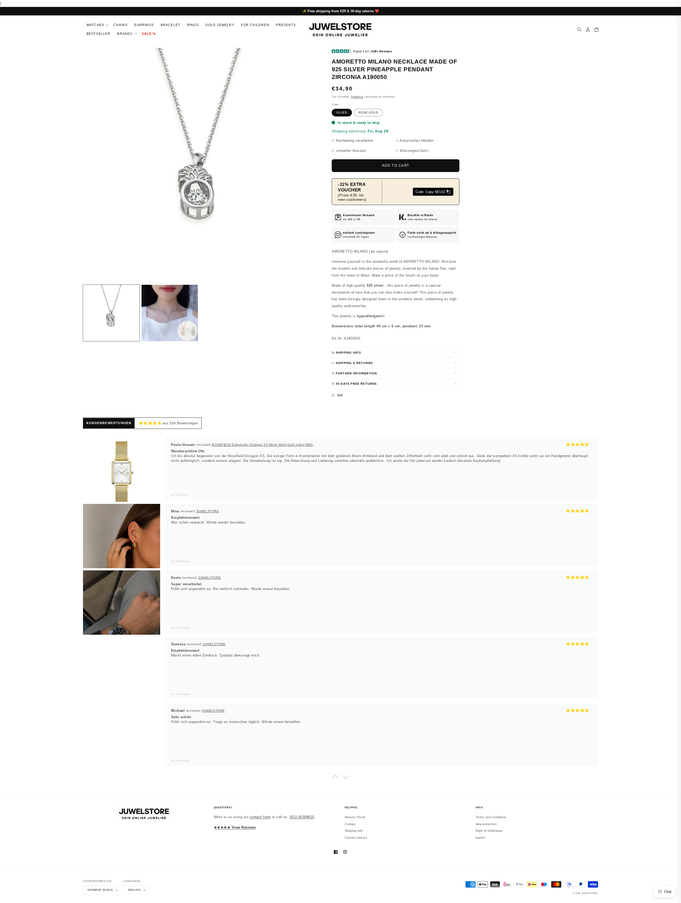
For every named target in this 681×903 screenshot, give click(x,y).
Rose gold (368, 112)
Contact (350, 824)
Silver (341, 112)
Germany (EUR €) (100, 889)
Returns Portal (355, 817)
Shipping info (354, 830)
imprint (480, 837)
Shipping (357, 96)
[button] (96, 25)
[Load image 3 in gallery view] (170, 313)
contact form (260, 817)
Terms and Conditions (491, 817)
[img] (150, 423)
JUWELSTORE (589, 893)
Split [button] (340, 395)
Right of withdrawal (489, 830)
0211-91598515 (302, 817)
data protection (486, 824)
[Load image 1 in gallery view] (111, 313)
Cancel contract (356, 837)
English (134, 889)
